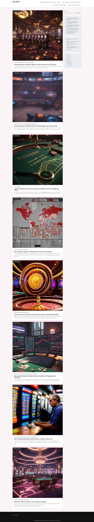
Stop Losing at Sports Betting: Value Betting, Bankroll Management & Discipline (35, 376)
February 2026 (69, 63)
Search (65, 10)
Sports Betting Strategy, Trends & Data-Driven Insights (50, 2)
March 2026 (69, 61)
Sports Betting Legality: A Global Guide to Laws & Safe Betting (33, 252)
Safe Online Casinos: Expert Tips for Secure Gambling (30, 502)
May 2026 (68, 58)
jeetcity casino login (45, 192)
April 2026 (68, 60)
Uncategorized (17, 186)
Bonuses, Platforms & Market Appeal (59, 5)
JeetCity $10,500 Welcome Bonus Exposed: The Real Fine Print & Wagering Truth (36, 189)
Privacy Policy (15, 515)
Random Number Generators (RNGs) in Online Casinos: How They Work (35, 65)
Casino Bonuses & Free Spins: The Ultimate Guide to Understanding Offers (36, 315)
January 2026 (69, 65)
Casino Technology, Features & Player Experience (71, 2)
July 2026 (68, 55)
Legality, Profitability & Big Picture (74, 5)
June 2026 (69, 56)
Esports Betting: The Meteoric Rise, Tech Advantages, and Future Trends (35, 126)
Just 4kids (16, 2)
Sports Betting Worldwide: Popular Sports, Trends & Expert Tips (33, 439)
